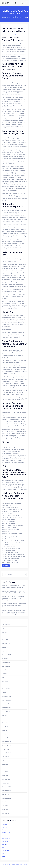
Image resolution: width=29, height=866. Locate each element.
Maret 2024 (5, 730)
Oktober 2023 (6, 749)
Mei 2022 (4, 802)
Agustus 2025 (6, 666)
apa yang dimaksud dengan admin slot (12, 509)
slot (3, 847)
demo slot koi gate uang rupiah (10, 529)
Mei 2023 (4, 768)
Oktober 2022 (6, 794)
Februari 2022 (6, 813)
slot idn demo (22, 556)
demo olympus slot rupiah (9, 523)
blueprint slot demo (7, 513)
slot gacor (5, 841)
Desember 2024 (6, 696)
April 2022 (5, 805)
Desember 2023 (6, 741)
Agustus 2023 (6, 756)
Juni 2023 (5, 764)
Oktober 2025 (6, 658)
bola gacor (5, 830)
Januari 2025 (5, 692)
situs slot (4, 824)
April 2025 (5, 681)
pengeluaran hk (6, 835)
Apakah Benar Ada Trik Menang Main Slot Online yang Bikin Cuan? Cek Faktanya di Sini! (14, 591)
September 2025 (6, 662)
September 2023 (6, 753)
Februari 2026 (6, 643)
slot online (5, 844)
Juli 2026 (4, 628)
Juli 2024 (4, 715)
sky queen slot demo (7, 552)
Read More (5, 565)
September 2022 (6, 798)
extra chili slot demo (7, 542)
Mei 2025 (4, 677)
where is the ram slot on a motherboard (12, 562)
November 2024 (6, 700)
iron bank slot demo (19, 542)
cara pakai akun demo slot (9, 519)
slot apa (16, 552)
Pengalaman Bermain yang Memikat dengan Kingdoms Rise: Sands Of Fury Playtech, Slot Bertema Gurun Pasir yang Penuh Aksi (13, 612)
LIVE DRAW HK (6, 833)
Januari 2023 (5, 783)
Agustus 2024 (6, 711)
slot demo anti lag (7, 554)
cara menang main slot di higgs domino (12, 517)
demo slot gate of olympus (9, 527)
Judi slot (4, 856)
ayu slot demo (5, 511)
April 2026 (5, 636)
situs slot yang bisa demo (8, 550)
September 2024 (6, 707)
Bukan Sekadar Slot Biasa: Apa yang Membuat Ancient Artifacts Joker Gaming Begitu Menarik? (14, 605)
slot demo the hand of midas (9, 556)
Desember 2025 (6, 651)
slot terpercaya (6, 850)
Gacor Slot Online (6, 34)
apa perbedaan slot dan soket (10, 507)
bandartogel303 (6, 838)
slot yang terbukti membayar (9, 560)
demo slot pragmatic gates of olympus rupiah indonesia (12, 534)
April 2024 (5, 726)
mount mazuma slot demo (9, 546)
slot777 (4, 853)
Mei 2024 (4, 722)
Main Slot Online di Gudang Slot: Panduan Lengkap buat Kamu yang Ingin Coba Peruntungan (13, 598)
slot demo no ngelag (18, 554)
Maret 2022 (5, 809)
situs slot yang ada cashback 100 (11, 548)
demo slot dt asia (6, 525)
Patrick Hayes (14, 34)
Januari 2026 (5, 647)
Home (14, 16)
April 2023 (5, 771)
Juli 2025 (4, 670)
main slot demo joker (7, 544)
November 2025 (6, 655)
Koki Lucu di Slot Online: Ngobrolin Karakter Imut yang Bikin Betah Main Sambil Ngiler (13, 586)
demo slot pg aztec (7, 531)
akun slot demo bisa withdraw (13, 503)
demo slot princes (6, 539)
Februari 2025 (6, 688)
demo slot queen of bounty (9, 540)
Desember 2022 (6, 787)
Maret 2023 (5, 775)
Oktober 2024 (6, 704)
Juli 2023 (4, 760)
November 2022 (6, 790)
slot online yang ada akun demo (10, 558)
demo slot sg (20, 540)
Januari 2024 (5, 737)
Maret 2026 (5, 639)
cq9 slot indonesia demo (8, 521)
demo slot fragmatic (17, 525)
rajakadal (4, 827)
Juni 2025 (5, 673)
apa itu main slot (6, 505)
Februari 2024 (6, 734)
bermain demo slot (15, 511)
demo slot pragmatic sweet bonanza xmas (13, 537)
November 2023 (6, 745)
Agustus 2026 (6, 624)
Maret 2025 (5, 685)
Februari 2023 (6, 779)
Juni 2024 (5, 719)
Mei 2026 (4, 632)
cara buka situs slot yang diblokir (10, 515)
